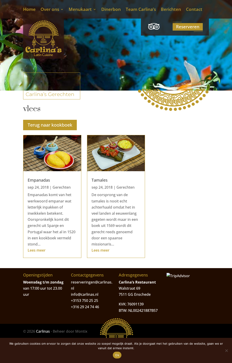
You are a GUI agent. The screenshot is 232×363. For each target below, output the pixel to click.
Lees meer (37, 250)
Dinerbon (111, 10)
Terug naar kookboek (50, 125)
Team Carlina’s (141, 10)
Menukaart (80, 10)
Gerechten (62, 187)
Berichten (171, 10)
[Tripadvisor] (154, 27)
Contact (194, 10)
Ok (117, 355)
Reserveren (187, 27)
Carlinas (43, 331)
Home (29, 10)
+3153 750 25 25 (84, 300)
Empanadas (39, 180)
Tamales (100, 180)
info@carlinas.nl (84, 294)
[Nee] (226, 350)
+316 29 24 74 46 (85, 306)
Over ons (50, 10)
